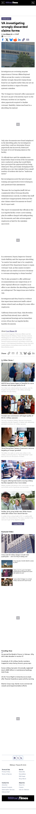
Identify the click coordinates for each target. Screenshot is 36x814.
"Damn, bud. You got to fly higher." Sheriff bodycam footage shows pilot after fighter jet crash (22, 571)
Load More (18, 523)
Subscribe (22, 772)
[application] (18, 543)
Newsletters (22, 774)
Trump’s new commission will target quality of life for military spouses (17, 417)
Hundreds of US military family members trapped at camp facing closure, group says (16, 662)
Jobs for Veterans (24, 789)
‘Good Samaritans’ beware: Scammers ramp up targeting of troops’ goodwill (17, 449)
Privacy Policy (6, 772)
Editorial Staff (6, 792)
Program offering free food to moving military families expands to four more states (17, 482)
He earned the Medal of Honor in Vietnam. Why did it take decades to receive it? (17, 655)
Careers (21, 787)
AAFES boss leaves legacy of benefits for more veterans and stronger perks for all (17, 384)
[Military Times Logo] (12, 3)
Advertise (4, 785)
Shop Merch (22, 779)
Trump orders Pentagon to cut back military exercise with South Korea (22, 579)
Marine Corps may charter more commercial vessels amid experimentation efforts (16, 685)
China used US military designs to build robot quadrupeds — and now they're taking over (15, 555)
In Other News (7, 360)
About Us (21, 785)
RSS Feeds (22, 776)
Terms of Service (7, 774)
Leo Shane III (7, 34)
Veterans (6, 19)
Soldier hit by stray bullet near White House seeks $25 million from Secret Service (16, 512)
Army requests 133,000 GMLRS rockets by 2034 (23, 561)
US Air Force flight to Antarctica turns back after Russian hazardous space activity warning (17, 678)
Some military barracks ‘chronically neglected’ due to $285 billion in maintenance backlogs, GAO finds (17, 670)
